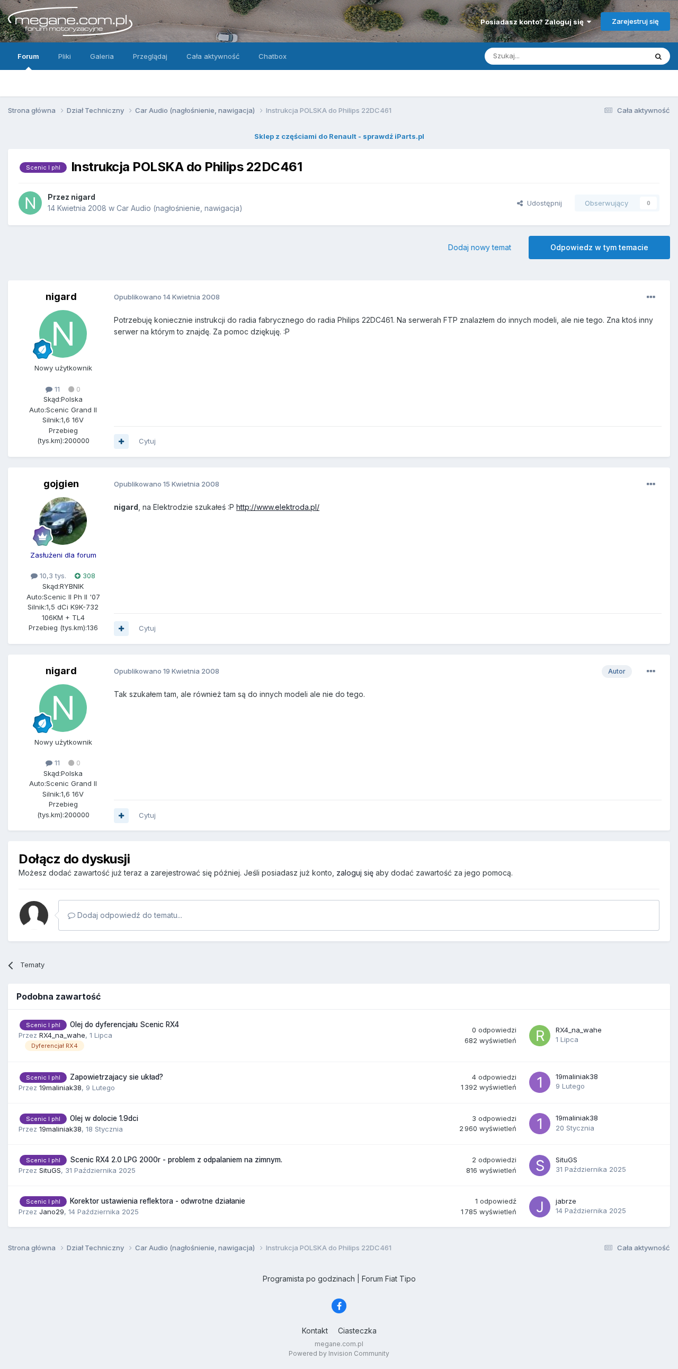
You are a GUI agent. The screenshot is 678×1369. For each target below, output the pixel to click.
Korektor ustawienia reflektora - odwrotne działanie (157, 1201)
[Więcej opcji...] (651, 297)
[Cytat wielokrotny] (121, 441)
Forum (28, 56)
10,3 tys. (52, 575)
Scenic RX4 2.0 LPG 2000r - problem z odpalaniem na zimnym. (176, 1159)
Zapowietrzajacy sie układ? (116, 1077)
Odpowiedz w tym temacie (599, 247)
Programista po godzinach (309, 1278)
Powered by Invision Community (339, 1353)
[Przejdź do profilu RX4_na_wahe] (539, 1035)
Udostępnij (542, 203)
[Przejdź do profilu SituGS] (539, 1165)
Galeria (102, 56)
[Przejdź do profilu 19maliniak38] (539, 1082)
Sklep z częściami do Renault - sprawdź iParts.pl (339, 136)
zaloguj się (354, 872)
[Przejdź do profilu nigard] (30, 203)
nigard (61, 296)
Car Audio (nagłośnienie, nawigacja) (180, 208)
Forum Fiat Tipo (389, 1278)
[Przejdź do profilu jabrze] (539, 1206)
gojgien (61, 483)
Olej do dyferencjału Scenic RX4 (124, 1024)
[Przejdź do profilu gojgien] (63, 521)
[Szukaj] (658, 56)
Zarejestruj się (635, 21)
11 (56, 389)
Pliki (64, 56)
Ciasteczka (357, 1330)
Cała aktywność (212, 56)
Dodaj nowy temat (479, 247)
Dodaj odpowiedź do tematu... (128, 915)
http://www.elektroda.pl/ (277, 506)
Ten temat (616, 56)
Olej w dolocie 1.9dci (104, 1118)
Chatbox (272, 56)
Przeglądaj (150, 56)
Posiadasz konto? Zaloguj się (533, 21)
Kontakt (315, 1330)
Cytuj (147, 441)
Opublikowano (167, 297)
